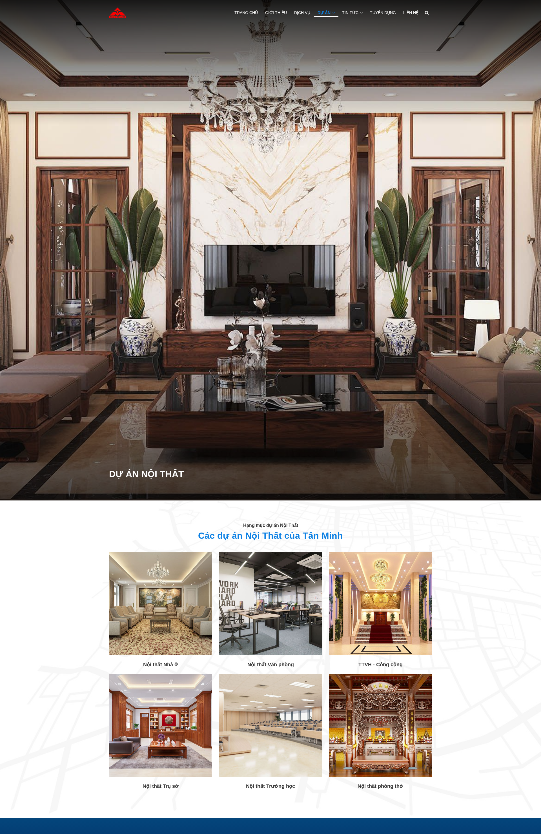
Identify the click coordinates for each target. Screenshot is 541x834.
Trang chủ (246, 12)
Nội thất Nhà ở (160, 664)
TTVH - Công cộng (380, 664)
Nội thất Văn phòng (270, 664)
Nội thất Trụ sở (161, 786)
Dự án (325, 12)
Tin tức (351, 12)
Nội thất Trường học (270, 786)
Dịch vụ (302, 12)
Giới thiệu (276, 12)
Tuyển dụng (383, 12)
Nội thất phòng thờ (380, 786)
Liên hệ (410, 12)
